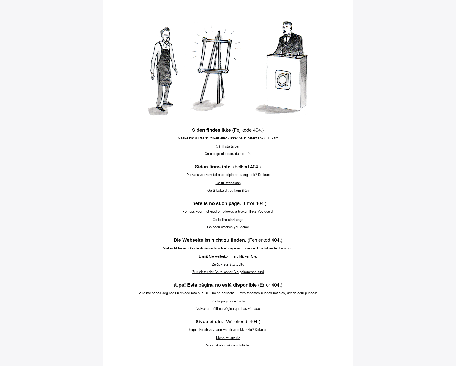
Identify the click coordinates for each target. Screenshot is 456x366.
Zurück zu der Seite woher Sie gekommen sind (228, 271)
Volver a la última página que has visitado (228, 308)
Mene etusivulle (228, 337)
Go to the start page (228, 219)
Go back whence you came (228, 226)
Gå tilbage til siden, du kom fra (228, 153)
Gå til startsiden (228, 146)
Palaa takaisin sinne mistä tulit (228, 345)
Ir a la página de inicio (228, 300)
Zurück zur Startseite (228, 264)
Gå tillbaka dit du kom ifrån (228, 190)
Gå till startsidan (228, 182)
